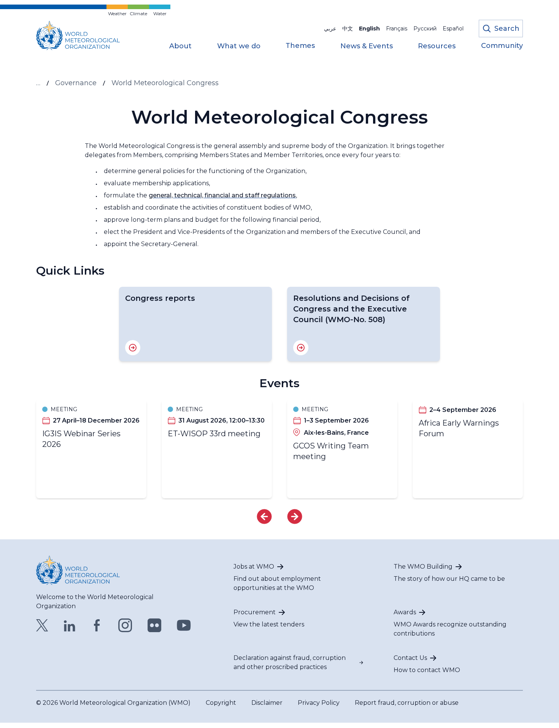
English (369, 28)
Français (396, 28)
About (180, 46)
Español (453, 28)
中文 (347, 28)
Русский (425, 28)
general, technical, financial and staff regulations (222, 195)
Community (502, 46)
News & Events (366, 46)
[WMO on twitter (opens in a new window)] (42, 625)
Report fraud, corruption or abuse (407, 702)
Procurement (254, 612)
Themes (300, 46)
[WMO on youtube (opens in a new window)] (184, 625)
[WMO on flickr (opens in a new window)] (155, 625)
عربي (330, 28)
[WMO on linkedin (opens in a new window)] (70, 625)
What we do (238, 46)
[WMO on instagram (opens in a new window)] (125, 625)
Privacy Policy (319, 702)
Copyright (221, 702)
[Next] (294, 516)
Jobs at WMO (253, 566)
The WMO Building (423, 566)
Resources (437, 46)
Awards (405, 612)
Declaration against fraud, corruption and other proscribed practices (289, 662)
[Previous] (264, 516)
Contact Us (410, 657)
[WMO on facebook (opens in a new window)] (97, 625)
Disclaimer (267, 702)
